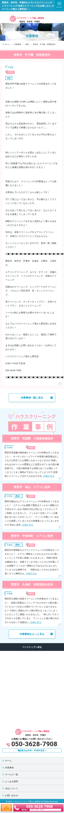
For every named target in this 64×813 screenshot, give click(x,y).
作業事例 (9, 767)
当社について (11, 788)
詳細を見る (48, 475)
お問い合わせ (11, 795)
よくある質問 (11, 781)
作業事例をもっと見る (32, 634)
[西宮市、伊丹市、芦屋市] (26, 18)
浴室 (9, 78)
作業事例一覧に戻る (32, 397)
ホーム (8, 760)
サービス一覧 (11, 774)
